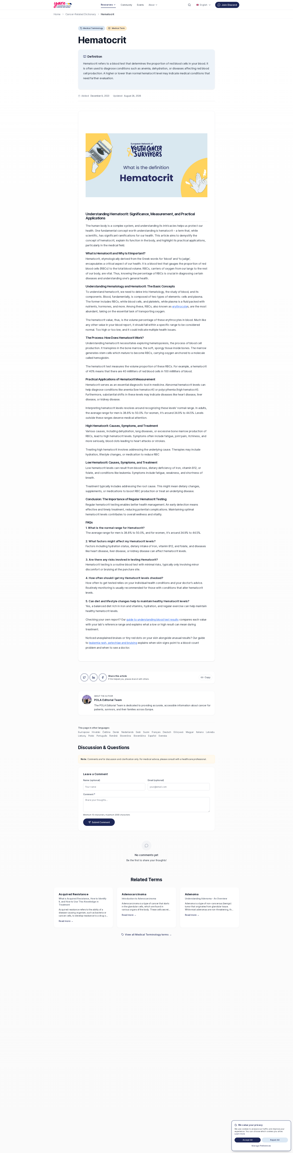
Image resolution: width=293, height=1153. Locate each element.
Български (83, 732)
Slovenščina (140, 735)
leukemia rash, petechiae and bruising (113, 642)
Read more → (66, 921)
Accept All (248, 1140)
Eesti (138, 732)
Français (156, 732)
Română (113, 735)
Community (126, 5)
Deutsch (167, 732)
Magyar (190, 732)
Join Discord (229, 4)
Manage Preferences (261, 1146)
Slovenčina (125, 735)
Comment (89, 794)
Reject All (275, 1140)
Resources (107, 4)
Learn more (240, 1134)
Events (140, 5)
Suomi (146, 732)
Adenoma (192, 894)
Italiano (200, 732)
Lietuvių (82, 735)
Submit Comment (101, 822)
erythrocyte (179, 306)
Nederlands (127, 732)
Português (102, 735)
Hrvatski (96, 732)
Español (152, 735)
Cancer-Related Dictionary (80, 14)
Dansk (116, 732)
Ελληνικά (178, 732)
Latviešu (210, 732)
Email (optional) (156, 780)
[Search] (189, 5)
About (152, 5)
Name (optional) (91, 780)
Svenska (163, 735)
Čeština (106, 732)
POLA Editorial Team (108, 700)
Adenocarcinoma (134, 894)
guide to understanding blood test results (152, 619)
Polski (91, 735)
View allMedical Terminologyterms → (148, 934)
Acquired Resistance (73, 894)
